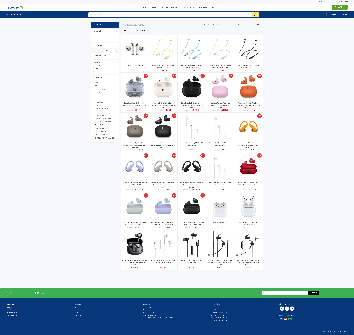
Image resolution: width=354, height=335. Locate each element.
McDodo (97, 65)
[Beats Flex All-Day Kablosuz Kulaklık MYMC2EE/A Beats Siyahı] (248, 53)
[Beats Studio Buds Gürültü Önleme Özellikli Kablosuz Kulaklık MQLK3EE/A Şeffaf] (135, 92)
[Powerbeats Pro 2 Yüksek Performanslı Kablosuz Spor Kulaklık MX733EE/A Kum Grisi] (163, 172)
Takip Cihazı (99, 112)
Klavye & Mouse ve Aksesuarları (104, 118)
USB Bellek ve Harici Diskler (103, 121)
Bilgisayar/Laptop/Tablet (102, 92)
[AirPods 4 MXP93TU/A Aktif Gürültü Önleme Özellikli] (248, 211)
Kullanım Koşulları (148, 310)
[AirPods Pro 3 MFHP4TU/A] (135, 53)
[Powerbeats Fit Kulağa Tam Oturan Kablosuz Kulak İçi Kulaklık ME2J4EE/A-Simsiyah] (163, 132)
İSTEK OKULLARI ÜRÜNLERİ (219, 320)
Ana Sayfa (197, 24)
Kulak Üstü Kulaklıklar (103, 105)
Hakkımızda (9, 307)
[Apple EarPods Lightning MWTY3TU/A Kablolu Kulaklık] (192, 132)
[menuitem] (40, 307)
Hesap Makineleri (99, 128)
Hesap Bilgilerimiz (11, 315)
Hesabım (77, 307)
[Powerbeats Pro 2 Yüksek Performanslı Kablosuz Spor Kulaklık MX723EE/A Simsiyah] (192, 172)
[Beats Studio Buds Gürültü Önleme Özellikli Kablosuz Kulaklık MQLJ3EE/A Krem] (163, 92)
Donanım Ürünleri (99, 95)
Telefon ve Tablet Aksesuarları (103, 125)
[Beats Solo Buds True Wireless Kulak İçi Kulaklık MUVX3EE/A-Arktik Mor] (163, 211)
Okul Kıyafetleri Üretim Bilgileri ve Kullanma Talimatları (158, 317)
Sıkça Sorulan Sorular (149, 312)
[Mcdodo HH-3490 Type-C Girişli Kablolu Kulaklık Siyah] (192, 249)
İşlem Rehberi (147, 307)
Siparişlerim (78, 310)
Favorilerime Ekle (171, 59)
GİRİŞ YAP (330, 1)
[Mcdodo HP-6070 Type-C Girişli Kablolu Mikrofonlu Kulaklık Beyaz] (163, 249)
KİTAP (96, 82)
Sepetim (77, 312)
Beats (96, 71)
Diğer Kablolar (100, 115)
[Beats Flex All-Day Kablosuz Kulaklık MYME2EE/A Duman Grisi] (220, 53)
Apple (96, 68)
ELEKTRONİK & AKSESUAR (102, 89)
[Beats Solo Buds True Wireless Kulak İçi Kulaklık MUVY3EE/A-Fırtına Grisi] (135, 211)
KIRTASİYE (97, 86)
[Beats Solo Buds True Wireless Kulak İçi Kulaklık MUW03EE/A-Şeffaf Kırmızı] (248, 172)
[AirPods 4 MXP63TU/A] (220, 211)
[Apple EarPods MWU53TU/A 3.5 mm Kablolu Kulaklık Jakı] (220, 132)
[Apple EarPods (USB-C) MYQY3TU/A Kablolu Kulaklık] (220, 172)
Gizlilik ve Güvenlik (11, 312)
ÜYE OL (320, 1)
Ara (255, 14)
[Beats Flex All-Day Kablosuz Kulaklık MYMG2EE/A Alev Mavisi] (192, 53)
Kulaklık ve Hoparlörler (102, 99)
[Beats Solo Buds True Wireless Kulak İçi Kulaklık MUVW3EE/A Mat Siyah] (192, 211)
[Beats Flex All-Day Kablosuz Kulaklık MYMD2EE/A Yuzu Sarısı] (163, 53)
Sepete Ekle (161, 58)
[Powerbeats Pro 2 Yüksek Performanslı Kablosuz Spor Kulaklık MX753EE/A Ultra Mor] (135, 172)
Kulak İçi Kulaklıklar (100, 55)
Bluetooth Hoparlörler (102, 102)
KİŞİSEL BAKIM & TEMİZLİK (102, 134)
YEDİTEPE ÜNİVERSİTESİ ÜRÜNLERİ (104, 138)
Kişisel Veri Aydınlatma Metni (14, 310)
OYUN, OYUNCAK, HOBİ (100, 131)
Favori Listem (79, 315)
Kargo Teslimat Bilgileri (149, 315)
